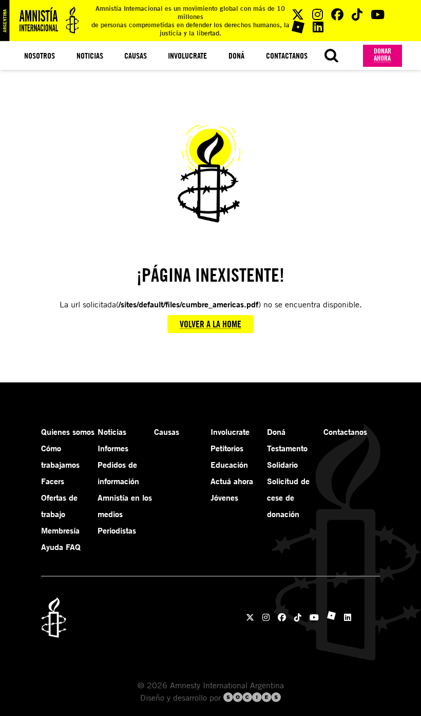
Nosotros (39, 55)
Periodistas (117, 530)
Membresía (60, 530)
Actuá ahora (231, 481)
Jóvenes (224, 497)
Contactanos (287, 55)
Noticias (89, 55)
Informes (113, 448)
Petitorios (226, 448)
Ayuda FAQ (61, 547)
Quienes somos (67, 432)
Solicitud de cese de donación (288, 497)
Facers (52, 481)
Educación (229, 465)
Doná (236, 55)
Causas (135, 55)
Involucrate (187, 55)
